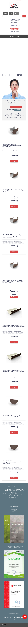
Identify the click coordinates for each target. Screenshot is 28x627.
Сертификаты (14, 513)
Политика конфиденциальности (14, 545)
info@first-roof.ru (13, 497)
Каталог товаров (14, 36)
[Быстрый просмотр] (12, 141)
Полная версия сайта (14, 613)
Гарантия (14, 511)
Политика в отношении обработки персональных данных (14, 547)
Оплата (14, 510)
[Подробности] (15, 141)
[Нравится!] (25, 162)
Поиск (18, 109)
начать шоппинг (16, 106)
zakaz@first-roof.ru (15, 25)
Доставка (14, 509)
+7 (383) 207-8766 (13, 495)
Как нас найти (14, 24)
